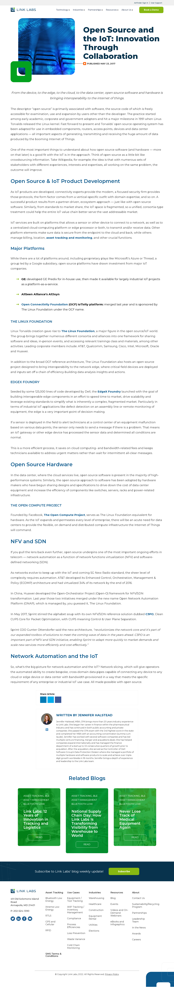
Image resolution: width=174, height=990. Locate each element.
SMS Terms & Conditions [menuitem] (53, 955)
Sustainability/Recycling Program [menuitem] (145, 905)
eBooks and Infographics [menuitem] (117, 923)
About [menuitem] (135, 892)
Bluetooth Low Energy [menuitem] (53, 899)
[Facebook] (58, 700)
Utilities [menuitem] (93, 925)
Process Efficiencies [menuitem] (73, 926)
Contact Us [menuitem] (138, 898)
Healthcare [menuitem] (95, 904)
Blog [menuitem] (113, 898)
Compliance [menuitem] (74, 918)
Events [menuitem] (114, 904)
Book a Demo (151, 10)
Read (39, 837)
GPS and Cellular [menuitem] (50, 923)
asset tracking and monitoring (69, 237)
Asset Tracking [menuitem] (54, 892)
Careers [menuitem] (136, 939)
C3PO (149, 614)
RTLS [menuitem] (48, 915)
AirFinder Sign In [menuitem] (141, 3)
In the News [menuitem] (139, 927)
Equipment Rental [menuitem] (95, 917)
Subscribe (124, 871)
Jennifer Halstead (95, 715)
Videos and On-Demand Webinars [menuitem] (119, 913)
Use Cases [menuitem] (73, 892)
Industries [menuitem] (78, 10)
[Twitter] (51, 700)
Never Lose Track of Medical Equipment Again (130, 819)
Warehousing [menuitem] (96, 898)
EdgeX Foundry (109, 391)
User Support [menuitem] (156, 3)
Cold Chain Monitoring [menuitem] (73, 946)
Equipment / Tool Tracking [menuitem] (75, 899)
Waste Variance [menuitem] (76, 939)
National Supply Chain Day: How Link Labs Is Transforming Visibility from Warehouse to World (86, 823)
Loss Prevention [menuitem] (76, 933)
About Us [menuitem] (126, 10)
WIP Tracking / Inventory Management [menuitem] (75, 910)
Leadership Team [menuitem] (138, 920)
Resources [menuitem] (111, 10)
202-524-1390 (21, 911)
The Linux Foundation (78, 331)
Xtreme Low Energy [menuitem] (52, 908)
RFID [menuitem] (48, 930)
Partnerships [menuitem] (94, 10)
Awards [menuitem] (136, 933)
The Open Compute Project (64, 515)
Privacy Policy (112, 974)
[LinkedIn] (43, 700)
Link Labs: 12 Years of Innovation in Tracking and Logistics (35, 819)
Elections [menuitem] (94, 931)
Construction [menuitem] (96, 910)
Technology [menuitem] (62, 10)
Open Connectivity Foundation (44, 304)
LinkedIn (47, 729)
